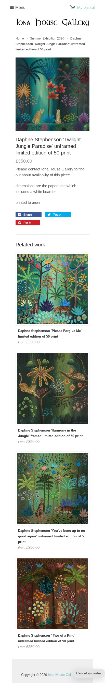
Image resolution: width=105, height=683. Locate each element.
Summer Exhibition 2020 (47, 38)
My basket (86, 7)
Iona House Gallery (62, 675)
